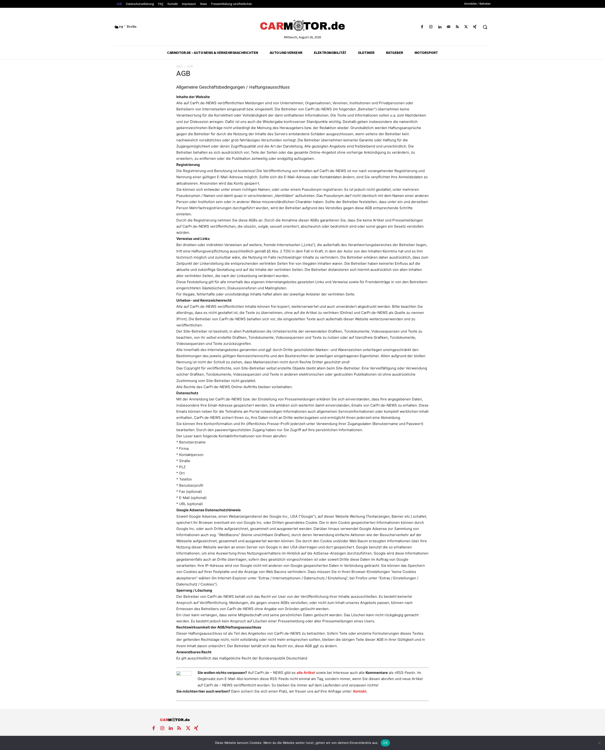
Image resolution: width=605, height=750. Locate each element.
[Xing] (475, 27)
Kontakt (360, 691)
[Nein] (599, 743)
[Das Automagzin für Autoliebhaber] (302, 26)
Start (179, 66)
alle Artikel (306, 672)
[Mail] (448, 27)
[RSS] (457, 27)
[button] (485, 27)
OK (385, 743)
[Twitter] (466, 27)
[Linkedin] (439, 27)
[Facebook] (422, 27)
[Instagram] (431, 27)
